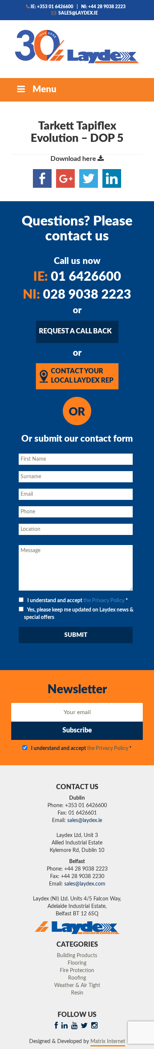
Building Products (77, 955)
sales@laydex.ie (77, 13)
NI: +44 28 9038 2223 (103, 6)
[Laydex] (77, 46)
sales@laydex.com (84, 884)
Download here (74, 159)
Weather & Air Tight (77, 985)
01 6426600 (77, 277)
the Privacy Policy (103, 600)
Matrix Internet (107, 1041)
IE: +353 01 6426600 (52, 6)
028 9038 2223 (77, 295)
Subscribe (77, 730)
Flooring (77, 963)
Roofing (77, 978)
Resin (77, 993)
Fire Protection (77, 970)
